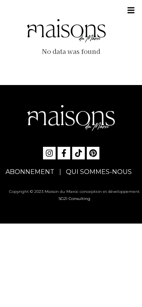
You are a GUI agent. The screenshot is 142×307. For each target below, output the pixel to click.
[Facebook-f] (64, 153)
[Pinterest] (93, 153)
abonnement (30, 172)
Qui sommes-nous (99, 172)
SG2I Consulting (74, 198)
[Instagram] (49, 153)
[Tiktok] (78, 153)
